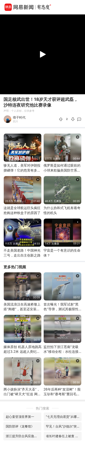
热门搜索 (42, 408)
